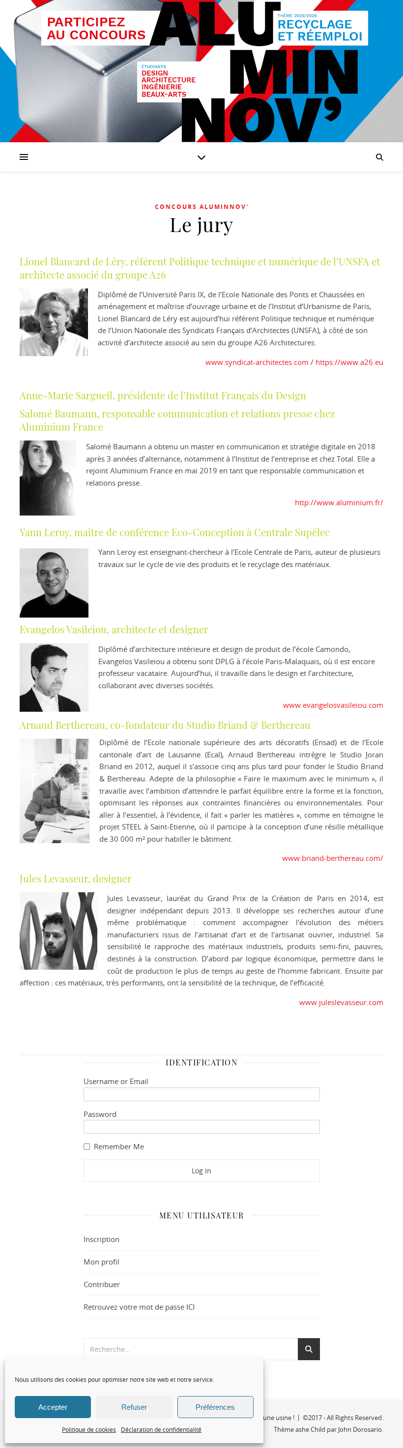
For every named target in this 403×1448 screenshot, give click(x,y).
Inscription (101, 1239)
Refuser (134, 1407)
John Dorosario (360, 1429)
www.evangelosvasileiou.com (333, 705)
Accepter (52, 1407)
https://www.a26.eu (349, 362)
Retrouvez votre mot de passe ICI (139, 1307)
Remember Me (119, 1146)
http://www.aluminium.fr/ (339, 502)
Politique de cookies (89, 1429)
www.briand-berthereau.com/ (332, 858)
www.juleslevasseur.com (341, 1002)
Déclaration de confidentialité (161, 1429)
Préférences (215, 1407)
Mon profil (101, 1262)
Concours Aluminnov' (202, 207)
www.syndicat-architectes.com (258, 362)
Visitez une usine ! (268, 1417)
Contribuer (102, 1284)
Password (100, 1114)
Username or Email (116, 1081)
